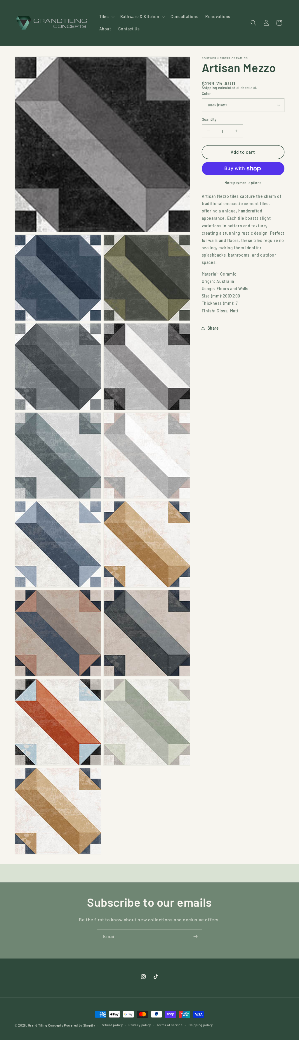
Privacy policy (139, 1025)
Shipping (210, 88)
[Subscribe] (195, 936)
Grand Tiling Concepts (46, 1025)
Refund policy (112, 1025)
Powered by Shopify (79, 1025)
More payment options (243, 183)
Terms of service (170, 1025)
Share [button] (213, 328)
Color (206, 93)
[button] (106, 17)
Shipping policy (201, 1025)
